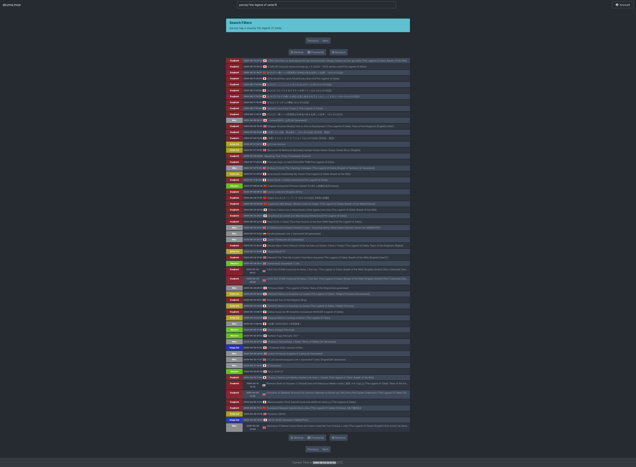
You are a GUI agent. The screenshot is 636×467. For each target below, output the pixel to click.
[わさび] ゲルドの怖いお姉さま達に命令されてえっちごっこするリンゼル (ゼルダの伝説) (313, 96)
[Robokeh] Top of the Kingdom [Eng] (287, 299)
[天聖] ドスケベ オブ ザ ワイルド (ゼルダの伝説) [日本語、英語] (300, 138)
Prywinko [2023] (276, 413)
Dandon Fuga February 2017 (283, 335)
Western (234, 186)
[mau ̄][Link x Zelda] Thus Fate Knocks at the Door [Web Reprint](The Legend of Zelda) (314, 221)
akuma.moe (12, 5)
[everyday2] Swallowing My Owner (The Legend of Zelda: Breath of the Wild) (309, 174)
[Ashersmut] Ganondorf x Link (283, 263)
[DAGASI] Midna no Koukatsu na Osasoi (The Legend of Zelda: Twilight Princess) (310, 305)
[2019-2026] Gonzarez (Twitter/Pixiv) (288, 419)
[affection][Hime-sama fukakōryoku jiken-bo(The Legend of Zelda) (303, 78)
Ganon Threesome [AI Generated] (285, 239)
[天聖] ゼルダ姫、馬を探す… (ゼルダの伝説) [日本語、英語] (298, 132)
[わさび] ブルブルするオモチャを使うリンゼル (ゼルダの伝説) (299, 90)
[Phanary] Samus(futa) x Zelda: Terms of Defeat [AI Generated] (301, 341)
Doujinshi (234, 60)
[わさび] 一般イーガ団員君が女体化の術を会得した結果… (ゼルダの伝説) (305, 72)
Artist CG (234, 144)
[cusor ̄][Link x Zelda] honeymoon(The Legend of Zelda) (297, 179)
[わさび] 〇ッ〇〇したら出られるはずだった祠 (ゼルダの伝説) (299, 84)
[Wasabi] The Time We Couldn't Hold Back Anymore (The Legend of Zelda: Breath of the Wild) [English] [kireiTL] (327, 257)
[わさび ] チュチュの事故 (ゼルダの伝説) (288, 102)
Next (325, 40)
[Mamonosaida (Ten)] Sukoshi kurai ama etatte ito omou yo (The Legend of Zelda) (311, 402)
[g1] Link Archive (276, 144)
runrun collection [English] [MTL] (284, 191)
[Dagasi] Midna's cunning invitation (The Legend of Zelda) (298, 317)
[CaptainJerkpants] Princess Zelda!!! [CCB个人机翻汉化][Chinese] (303, 185)
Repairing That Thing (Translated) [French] (288, 156)
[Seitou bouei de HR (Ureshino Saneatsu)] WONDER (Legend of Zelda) (305, 311)
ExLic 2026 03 (275, 371)
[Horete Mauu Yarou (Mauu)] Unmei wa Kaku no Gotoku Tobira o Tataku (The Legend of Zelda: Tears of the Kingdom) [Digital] (335, 245)
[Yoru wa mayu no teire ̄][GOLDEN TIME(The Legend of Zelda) (300, 162)
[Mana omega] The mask (280, 329)
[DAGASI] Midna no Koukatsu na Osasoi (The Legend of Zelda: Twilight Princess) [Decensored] (318, 293)
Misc (234, 120)
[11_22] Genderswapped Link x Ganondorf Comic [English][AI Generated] (306, 359)
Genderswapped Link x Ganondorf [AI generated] (294, 233)
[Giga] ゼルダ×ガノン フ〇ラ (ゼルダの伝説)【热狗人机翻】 (298, 197)
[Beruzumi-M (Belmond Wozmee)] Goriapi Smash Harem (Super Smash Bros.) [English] (313, 150)
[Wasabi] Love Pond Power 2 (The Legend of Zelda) (295, 108)
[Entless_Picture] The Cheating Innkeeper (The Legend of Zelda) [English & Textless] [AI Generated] (321, 168)
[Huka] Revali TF (276, 251)
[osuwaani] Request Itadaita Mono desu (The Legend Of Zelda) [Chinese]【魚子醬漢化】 (314, 408)
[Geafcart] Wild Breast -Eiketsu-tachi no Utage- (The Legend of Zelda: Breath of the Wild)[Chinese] (321, 203)
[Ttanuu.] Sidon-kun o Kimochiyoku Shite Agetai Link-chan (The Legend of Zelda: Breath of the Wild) (322, 209)
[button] (622, 4)
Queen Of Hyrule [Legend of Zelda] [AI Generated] (295, 353)
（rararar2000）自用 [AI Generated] (287, 120)
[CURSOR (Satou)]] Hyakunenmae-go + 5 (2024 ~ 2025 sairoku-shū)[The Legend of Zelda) (317, 66)
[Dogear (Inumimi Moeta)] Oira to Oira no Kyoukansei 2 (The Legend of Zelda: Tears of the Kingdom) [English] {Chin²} (330, 126)
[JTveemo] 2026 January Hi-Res (285, 347)
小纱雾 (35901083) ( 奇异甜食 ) (284, 323)
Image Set (234, 347)
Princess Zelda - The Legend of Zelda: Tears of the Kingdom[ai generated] (308, 288)
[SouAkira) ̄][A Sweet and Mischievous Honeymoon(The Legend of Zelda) (307, 215)
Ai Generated (274, 365)
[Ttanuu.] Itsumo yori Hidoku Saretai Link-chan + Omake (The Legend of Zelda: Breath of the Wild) (320, 377)
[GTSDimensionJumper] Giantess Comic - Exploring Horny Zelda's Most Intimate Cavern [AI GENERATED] (323, 227)
